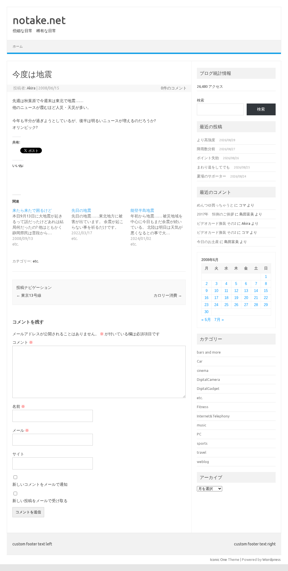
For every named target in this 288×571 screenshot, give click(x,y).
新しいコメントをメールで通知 (40, 484)
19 (236, 298)
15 (266, 291)
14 (256, 291)
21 (256, 298)
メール (20, 430)
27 (246, 305)
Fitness (202, 407)
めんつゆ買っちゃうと (215, 205)
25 (226, 305)
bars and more (209, 352)
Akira (31, 88)
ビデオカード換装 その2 (216, 223)
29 (266, 305)
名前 (18, 406)
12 (236, 291)
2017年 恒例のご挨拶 (215, 214)
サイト (18, 454)
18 (226, 298)
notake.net (39, 20)
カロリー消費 (168, 295)
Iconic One (218, 559)
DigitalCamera (208, 379)
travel (201, 452)
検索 (200, 100)
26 (236, 305)
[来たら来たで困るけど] (41, 227)
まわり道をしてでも (213, 167)
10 (216, 291)
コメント (22, 342)
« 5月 (206, 320)
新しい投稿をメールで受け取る (40, 500)
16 (206, 298)
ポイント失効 (208, 158)
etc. (36, 261)
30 (206, 312)
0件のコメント (174, 88)
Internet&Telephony (213, 416)
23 (206, 305)
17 (216, 298)
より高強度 (206, 140)
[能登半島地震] (160, 227)
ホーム (18, 46)
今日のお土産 (208, 242)
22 (266, 298)
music (201, 425)
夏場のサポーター (211, 176)
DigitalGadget (208, 388)
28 (256, 305)
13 (246, 291)
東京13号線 (28, 295)
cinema (202, 370)
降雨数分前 (206, 149)
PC (199, 434)
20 (246, 298)
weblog (203, 462)
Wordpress (271, 559)
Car (199, 361)
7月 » (219, 320)
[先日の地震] (100, 224)
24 (216, 305)
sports (202, 443)
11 (226, 291)
